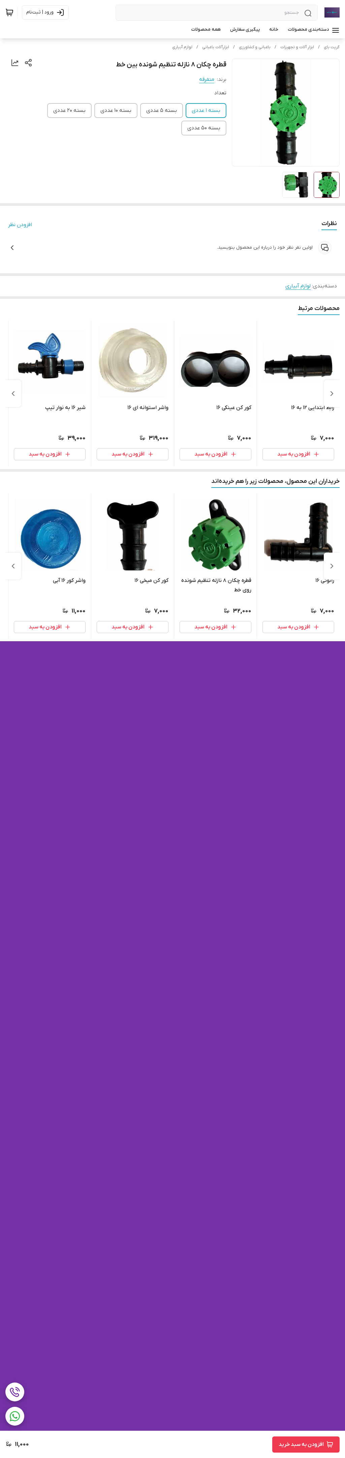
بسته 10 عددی (115, 110)
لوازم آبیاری (182, 47)
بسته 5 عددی (161, 110)
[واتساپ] (14, 1416)
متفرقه (206, 79)
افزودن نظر (20, 224)
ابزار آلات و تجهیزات (297, 47)
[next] (13, 393)
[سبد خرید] (9, 12)
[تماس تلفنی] (14, 1392)
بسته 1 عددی (206, 110)
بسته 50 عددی (203, 128)
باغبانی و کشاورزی (255, 47)
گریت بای (332, 47)
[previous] (332, 393)
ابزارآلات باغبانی (215, 47)
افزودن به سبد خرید (301, 1444)
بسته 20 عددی (69, 110)
